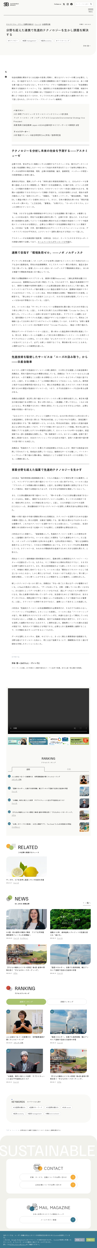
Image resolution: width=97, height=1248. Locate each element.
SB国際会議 (46, 24)
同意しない (80, 1240)
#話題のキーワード (35, 1107)
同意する (90, 1240)
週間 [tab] (28, 769)
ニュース (38, 24)
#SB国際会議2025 (52, 1107)
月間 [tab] (69, 769)
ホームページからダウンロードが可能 (53, 241)
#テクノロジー (13, 41)
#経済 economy (46, 41)
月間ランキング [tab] (66, 1001)
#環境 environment (52, 1114)
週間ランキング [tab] (26, 1001)
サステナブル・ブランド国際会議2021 (20, 24)
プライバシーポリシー (18, 1244)
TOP (7, 1130)
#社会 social (66, 1107)
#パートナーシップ (62, 41)
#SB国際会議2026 (19, 1107)
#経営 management (29, 41)
